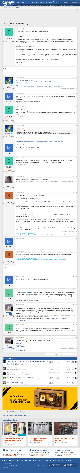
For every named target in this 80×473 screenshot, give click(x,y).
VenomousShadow (11, 374)
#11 (76, 251)
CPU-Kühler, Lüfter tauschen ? (16, 373)
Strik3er (5, 26)
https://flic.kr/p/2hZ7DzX (21, 320)
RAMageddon (26, 5)
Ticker (17, 2)
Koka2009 (9, 369)
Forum (50, 2)
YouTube (70, 460)
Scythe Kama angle (21, 346)
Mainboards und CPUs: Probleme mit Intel (28, 379)
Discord (13, 460)
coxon (72, 362)
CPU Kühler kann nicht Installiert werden (20, 377)
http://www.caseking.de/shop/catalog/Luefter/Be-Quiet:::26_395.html (35, 82)
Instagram (48, 460)
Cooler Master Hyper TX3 (28, 292)
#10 (76, 238)
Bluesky (21, 460)
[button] (8, 7)
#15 (76, 324)
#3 (76, 93)
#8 (76, 176)
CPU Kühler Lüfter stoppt (15, 382)
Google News (38, 460)
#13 (76, 290)
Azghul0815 (9, 364)
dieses (54, 39)
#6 (76, 144)
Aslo (73, 383)
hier (24, 219)
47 (31, 443)
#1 (76, 28)
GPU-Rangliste (65, 5)
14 (5, 444)
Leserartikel (12, 7)
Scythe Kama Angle (61, 318)
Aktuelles (4, 7)
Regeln (17, 7)
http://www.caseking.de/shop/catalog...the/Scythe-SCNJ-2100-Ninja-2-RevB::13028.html (39, 86)
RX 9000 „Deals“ (45, 5)
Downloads (34, 2)
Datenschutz (5, 467)
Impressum (5, 465)
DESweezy (9, 379)
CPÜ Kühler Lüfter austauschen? (17, 368)
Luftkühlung (23, 364)
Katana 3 (18, 345)
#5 (76, 125)
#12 (76, 276)
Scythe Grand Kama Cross (23, 312)
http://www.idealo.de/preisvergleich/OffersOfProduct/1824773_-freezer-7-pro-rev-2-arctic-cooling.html (44, 201)
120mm (18, 102)
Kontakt (10, 465)
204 (57, 443)
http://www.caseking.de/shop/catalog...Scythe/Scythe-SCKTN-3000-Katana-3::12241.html (40, 141)
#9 (76, 192)
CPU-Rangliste (74, 5)
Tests (22, 2)
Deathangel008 (70, 369)
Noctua (18, 98)
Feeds (6, 460)
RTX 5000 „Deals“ (35, 5)
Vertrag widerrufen (24, 465)
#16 (76, 337)
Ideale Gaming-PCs (55, 5)
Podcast (19, 5)
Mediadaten (16, 465)
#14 (76, 304)
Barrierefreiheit (41, 465)
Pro (10, 314)
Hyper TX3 (18, 343)
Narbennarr (71, 374)
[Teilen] (74, 29)
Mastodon (57, 460)
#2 (76, 77)
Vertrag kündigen (33, 465)
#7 (76, 158)
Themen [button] (27, 2)
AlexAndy (9, 384)
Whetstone (71, 379)
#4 (76, 106)
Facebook (29, 460)
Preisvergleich (43, 2)
